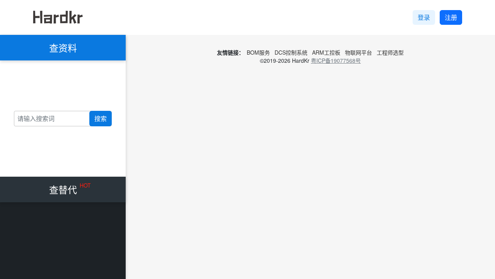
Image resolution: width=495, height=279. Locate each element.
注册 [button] (451, 17)
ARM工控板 (326, 52)
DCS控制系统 (291, 52)
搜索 (100, 118)
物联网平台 (358, 52)
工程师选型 (390, 52)
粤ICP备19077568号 (336, 60)
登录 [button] (424, 17)
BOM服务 (258, 52)
